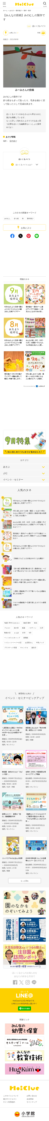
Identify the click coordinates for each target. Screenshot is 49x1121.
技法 (35, 623)
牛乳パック (40, 643)
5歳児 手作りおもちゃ (12, 623)
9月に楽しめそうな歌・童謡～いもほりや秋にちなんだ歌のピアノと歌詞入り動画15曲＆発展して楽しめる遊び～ (29, 513)
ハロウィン (32, 628)
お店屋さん (29, 643)
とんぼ (16, 633)
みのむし (7, 218)
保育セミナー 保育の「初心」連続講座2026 (11, 815)
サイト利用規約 (9, 1102)
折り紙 (16, 218)
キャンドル (24, 648)
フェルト (7, 628)
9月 (30, 633)
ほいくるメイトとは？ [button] (24, 165)
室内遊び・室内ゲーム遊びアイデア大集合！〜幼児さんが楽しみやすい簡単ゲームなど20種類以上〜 (29, 536)
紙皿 (23, 628)
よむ (5, 473)
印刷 (38, 33)
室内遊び (13, 141)
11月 (41, 628)
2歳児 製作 (27, 623)
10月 (23, 633)
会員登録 (30, 1099)
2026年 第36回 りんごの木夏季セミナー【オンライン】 (36, 859)
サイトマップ (32, 1102)
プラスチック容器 (10, 648)
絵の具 (16, 628)
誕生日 (33, 648)
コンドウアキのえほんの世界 (12, 858)
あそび (12, 10)
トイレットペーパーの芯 (13, 643)
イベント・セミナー (13, 479)
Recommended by (30, 386)
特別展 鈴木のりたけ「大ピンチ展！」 (12, 773)
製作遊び (19, 10)
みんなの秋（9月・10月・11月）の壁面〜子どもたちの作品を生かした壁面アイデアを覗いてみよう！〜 (29, 524)
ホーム (5, 10)
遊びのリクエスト (10, 1099)
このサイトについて (10, 1096)
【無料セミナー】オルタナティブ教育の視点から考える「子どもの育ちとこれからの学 (36, 817)
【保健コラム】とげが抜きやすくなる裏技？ (28, 558)
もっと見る (24, 881)
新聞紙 (25, 638)
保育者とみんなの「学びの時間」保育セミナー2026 (36, 729)
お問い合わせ (32, 1096)
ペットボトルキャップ (12, 638)
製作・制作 (27, 10)
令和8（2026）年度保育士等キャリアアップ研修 (36, 773)
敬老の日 (7, 633)
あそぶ (6, 467)
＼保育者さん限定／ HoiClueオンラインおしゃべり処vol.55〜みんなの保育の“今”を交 (12, 731)
